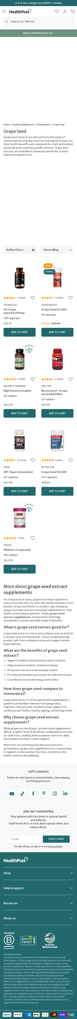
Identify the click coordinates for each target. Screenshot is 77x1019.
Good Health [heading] (49, 304)
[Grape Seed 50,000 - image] (57, 439)
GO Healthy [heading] (10, 304)
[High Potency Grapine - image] (20, 358)
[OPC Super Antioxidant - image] (20, 439)
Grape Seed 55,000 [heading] (53, 309)
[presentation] (20, 314)
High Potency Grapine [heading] (18, 390)
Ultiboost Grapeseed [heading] (17, 549)
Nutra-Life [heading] (47, 467)
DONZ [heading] (7, 467)
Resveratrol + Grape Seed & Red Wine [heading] (54, 392)
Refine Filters (15, 249)
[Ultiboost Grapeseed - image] (20, 517)
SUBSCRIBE (56, 839)
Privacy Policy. (55, 846)
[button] (57, 11)
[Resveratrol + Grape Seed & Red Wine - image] (57, 358)
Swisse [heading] (7, 545)
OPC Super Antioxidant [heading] (18, 472)
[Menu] (4, 11)
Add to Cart (19, 332)
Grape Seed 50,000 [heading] (54, 472)
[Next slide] (73, 33)
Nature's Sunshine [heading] (15, 386)
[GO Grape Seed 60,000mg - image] (20, 277)
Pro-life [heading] (46, 386)
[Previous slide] (4, 33)
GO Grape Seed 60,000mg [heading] (14, 311)
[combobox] (38, 21)
